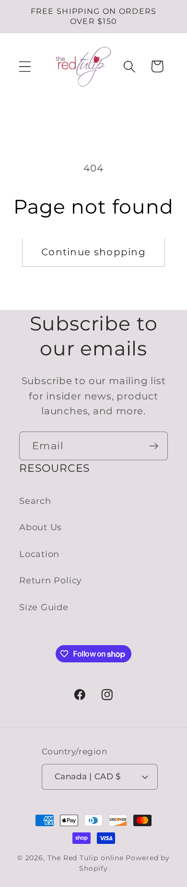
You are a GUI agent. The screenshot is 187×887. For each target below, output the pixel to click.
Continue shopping (93, 252)
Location (39, 553)
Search (35, 500)
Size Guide (44, 607)
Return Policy (50, 580)
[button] (24, 66)
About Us (40, 527)
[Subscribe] (153, 446)
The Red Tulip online (85, 857)
